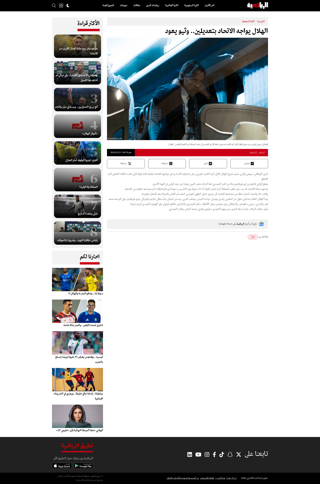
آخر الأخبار (209, 6)
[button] (61, 6)
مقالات (136, 6)
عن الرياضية (231, 478)
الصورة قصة (108, 6)
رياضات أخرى (152, 6)
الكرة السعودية (191, 6)
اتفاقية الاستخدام (207, 478)
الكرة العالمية (171, 6)
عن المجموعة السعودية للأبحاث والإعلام (183, 478)
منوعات (123, 6)
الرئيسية (261, 21)
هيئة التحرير (220, 478)
